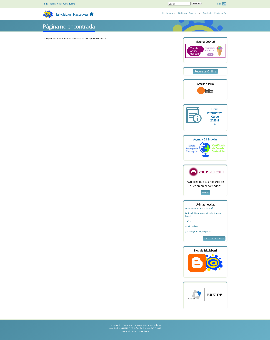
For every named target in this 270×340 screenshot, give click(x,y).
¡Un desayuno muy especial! (198, 231)
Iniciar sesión (50, 3)
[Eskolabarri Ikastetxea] (48, 17)
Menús (205, 192)
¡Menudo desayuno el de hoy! (199, 208)
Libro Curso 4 (214, 116)
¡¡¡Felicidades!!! (191, 226)
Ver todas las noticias (214, 238)
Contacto (207, 13)
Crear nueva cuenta (66, 3)
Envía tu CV (220, 13)
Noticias (182, 13)
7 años (188, 221)
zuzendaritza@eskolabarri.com (135, 331)
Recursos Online (205, 71)
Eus (219, 3)
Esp (224, 3)
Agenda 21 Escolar (205, 139)
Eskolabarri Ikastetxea (72, 14)
